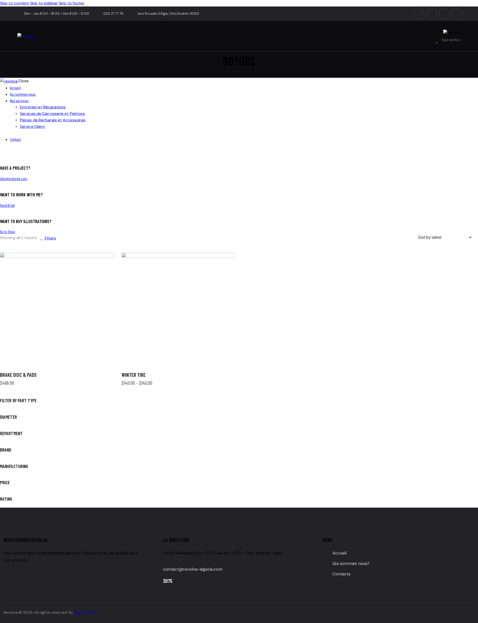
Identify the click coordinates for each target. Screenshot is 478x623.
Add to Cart (88, 361)
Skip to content (14, 3)
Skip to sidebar (44, 3)
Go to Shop (7, 231)
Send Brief (7, 205)
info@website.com (13, 178)
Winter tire (133, 375)
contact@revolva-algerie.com (193, 569)
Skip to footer (71, 3)
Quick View (31, 361)
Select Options (210, 361)
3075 (167, 581)
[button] (104, 262)
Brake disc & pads (18, 375)
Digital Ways (85, 612)
